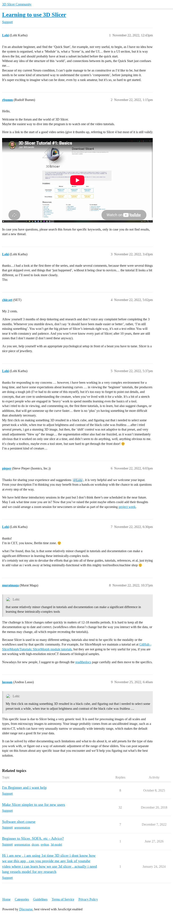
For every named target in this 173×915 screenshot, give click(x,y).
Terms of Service (63, 899)
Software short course (18, 822)
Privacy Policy (88, 899)
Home (6, 899)
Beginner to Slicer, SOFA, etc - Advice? (33, 838)
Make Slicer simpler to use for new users (33, 804)
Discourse (25, 909)
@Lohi (77, 480)
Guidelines (40, 899)
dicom (35, 844)
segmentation (22, 827)
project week (127, 507)
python (45, 844)
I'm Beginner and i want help (24, 787)
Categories (22, 899)
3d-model (56, 844)
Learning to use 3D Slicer (34, 14)
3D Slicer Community (16, 4)
